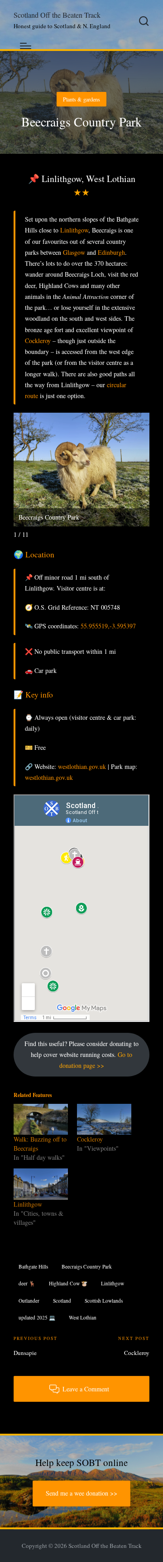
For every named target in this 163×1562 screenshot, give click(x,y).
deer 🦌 (27, 1283)
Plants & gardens (81, 99)
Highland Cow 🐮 (68, 1283)
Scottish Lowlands (104, 1300)
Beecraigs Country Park (87, 1266)
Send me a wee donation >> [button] (81, 1493)
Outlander (29, 1300)
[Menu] (25, 46)
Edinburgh (111, 252)
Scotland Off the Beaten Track (57, 15)
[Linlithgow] (41, 1184)
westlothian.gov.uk (82, 766)
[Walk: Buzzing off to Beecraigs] (41, 1119)
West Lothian (82, 1317)
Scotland (62, 1300)
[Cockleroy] (104, 1119)
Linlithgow (74, 230)
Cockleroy (38, 340)
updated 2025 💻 (37, 1317)
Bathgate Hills (33, 1266)
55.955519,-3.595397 (108, 626)
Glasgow (74, 252)
